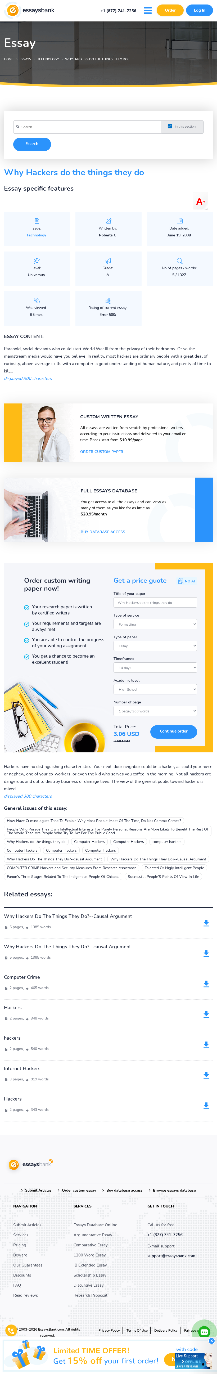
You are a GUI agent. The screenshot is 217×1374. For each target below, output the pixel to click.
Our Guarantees (27, 1265)
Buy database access (103, 532)
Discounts (22, 1275)
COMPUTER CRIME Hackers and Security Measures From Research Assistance (71, 868)
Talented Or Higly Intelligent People (174, 868)
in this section (185, 126)
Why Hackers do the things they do (36, 842)
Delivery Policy (166, 1330)
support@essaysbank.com (171, 1256)
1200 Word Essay (90, 1255)
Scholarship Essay (90, 1275)
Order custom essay (79, 1190)
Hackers (13, 1007)
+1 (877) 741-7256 (118, 11)
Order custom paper (101, 452)
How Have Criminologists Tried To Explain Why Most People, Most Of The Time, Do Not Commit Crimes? (94, 821)
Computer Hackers (89, 842)
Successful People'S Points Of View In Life (163, 877)
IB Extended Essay (90, 1265)
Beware (20, 1255)
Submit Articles (38, 1190)
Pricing (19, 1245)
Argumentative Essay (93, 1235)
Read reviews (25, 1295)
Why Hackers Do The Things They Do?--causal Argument (54, 859)
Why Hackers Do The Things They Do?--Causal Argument (158, 859)
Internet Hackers (22, 1068)
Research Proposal (90, 1295)
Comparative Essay (91, 1245)
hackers (12, 1038)
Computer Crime (22, 977)
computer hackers (167, 842)
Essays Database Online (95, 1225)
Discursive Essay (89, 1285)
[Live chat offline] (193, 1361)
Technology (36, 235)
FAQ (17, 1285)
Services (20, 1235)
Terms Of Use (137, 1330)
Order (170, 10)
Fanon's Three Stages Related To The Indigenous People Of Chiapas (63, 877)
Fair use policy (195, 1330)
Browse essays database (174, 1190)
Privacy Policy (109, 1330)
